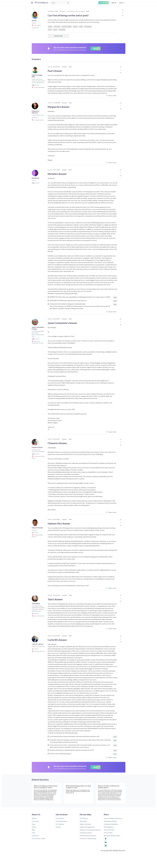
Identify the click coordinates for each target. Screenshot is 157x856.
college (50, 26)
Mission (34, 818)
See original (81, 11)
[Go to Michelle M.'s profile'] (35, 173)
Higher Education (85, 824)
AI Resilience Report (110, 821)
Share (87, 11)
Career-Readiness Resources (113, 818)
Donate (58, 827)
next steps (74, 293)
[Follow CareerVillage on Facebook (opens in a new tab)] (105, 839)
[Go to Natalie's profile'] (35, 16)
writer (49, 29)
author (55, 29)
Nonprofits (83, 821)
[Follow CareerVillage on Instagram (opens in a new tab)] (105, 846)
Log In (121, 3)
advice (81, 26)
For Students (60, 818)
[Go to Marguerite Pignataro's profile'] (35, 106)
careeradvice (88, 26)
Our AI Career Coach (38, 838)
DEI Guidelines (108, 827)
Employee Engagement (87, 827)
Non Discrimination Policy (112, 835)
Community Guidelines (111, 824)
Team (33, 824)
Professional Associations (88, 835)
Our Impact (35, 821)
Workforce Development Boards (90, 830)
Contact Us (35, 835)
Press (33, 833)
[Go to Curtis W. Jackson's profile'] (35, 639)
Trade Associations (86, 833)
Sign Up (114, 3)
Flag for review (111, 95)
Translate (64, 66)
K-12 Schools (84, 818)
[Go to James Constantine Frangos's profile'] (35, 322)
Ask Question (103, 3)
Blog (33, 830)
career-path (57, 26)
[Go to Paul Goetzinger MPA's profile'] (35, 70)
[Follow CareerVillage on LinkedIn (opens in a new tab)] (105, 842)
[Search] (68, 3)
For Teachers (60, 824)
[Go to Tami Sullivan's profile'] (35, 599)
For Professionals (61, 821)
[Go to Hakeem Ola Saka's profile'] (35, 523)
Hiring (34, 827)
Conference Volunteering (88, 838)
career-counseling (66, 26)
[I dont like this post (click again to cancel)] (123, 16)
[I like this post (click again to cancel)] (123, 10)
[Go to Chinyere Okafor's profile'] (35, 443)
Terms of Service (109, 830)
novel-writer (62, 29)
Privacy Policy (108, 833)
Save (115, 297)
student (75, 26)
